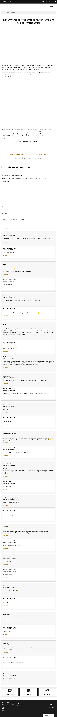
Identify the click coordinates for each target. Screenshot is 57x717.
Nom (3, 201)
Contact (51, 707)
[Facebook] (43, 1)
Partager (47, 694)
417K (3, 704)
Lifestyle (30, 154)
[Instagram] (46, 1)
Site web (4, 213)
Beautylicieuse (8, 248)
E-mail (3, 207)
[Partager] (47, 690)
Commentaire (6, 181)
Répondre (5, 242)
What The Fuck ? (44, 154)
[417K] (3, 702)
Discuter (28, 694)
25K (3, 710)
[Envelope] (55, 1)
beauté (12, 154)
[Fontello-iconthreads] (49, 1)
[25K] (3, 708)
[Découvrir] (10, 690)
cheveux (17, 154)
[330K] (8, 702)
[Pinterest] (52, 1)
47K (13, 704)
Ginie (4, 527)
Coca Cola (24, 154)
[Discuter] (28, 690)
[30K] (18, 703)
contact (10, 1)
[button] (18, 158)
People (36, 154)
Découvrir (9, 694)
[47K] (13, 702)
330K (8, 704)
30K (18, 705)
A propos (4, 1)
